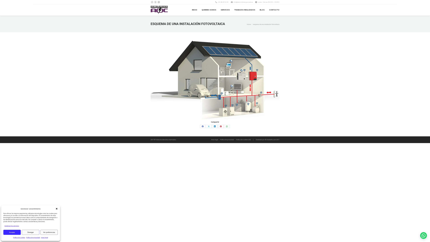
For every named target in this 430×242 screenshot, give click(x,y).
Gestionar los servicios (11, 226)
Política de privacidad (33, 238)
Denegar (30, 232)
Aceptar (12, 232)
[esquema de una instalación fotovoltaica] (215, 80)
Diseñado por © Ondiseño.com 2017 (267, 140)
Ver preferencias (49, 232)
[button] (57, 209)
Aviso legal (44, 238)
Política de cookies (19, 238)
